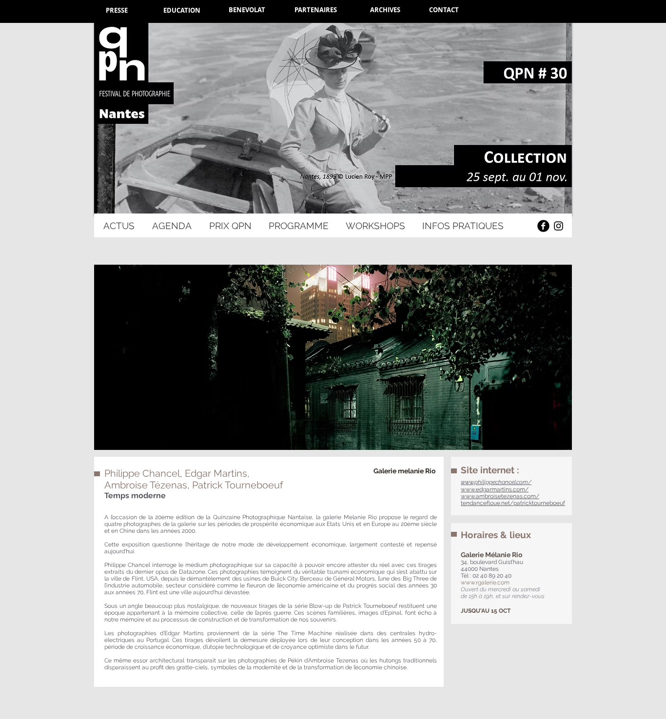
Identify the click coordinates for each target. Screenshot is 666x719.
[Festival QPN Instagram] (558, 226)
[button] (333, 357)
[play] (551, 441)
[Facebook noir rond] (543, 226)
